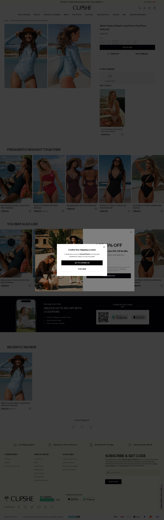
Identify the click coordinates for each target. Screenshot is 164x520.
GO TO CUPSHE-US (82, 263)
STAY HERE (82, 269)
